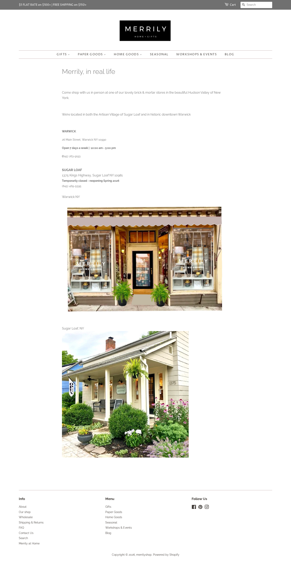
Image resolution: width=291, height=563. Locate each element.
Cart (233, 5)
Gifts (62, 54)
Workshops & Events (196, 54)
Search (23, 538)
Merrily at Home (29, 543)
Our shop (25, 512)
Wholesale (26, 517)
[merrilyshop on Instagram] (206, 507)
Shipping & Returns (31, 522)
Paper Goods (91, 54)
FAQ (21, 527)
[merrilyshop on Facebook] (194, 507)
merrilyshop (144, 554)
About (23, 506)
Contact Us (26, 533)
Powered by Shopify (166, 554)
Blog (229, 54)
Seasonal (159, 54)
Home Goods (127, 54)
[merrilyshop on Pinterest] (200, 507)
